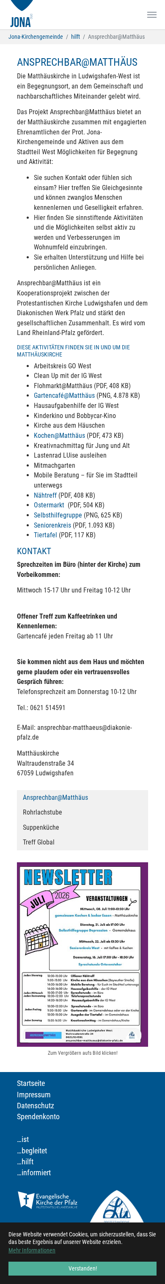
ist (25, 1139)
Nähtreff (45, 495)
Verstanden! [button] (83, 1268)
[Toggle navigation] (152, 15)
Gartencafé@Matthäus (65, 395)
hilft (27, 1162)
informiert (36, 1173)
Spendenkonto (38, 1116)
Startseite (31, 1083)
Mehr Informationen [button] (31, 1250)
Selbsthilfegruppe (58, 515)
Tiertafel (45, 535)
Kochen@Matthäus (59, 436)
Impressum (34, 1095)
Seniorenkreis (52, 525)
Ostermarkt (51, 505)
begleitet (34, 1151)
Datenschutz (35, 1106)
